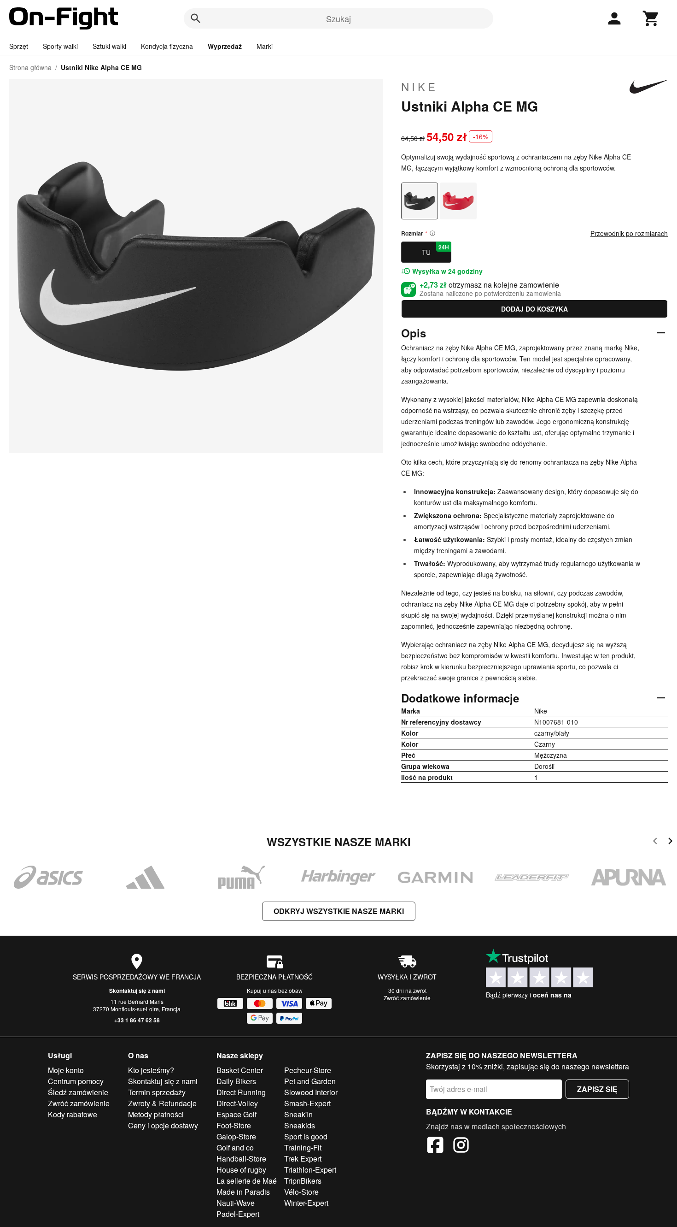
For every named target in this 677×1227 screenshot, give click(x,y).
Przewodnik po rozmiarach (629, 233)
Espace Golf (236, 1114)
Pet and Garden (310, 1081)
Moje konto (66, 1070)
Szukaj (338, 18)
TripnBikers (302, 1180)
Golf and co (235, 1147)
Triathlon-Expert (310, 1169)
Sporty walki (60, 46)
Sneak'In (298, 1114)
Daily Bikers (236, 1081)
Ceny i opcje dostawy (163, 1125)
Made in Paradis (243, 1191)
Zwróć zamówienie (407, 998)
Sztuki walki (109, 46)
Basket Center (239, 1070)
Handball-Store (241, 1158)
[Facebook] (435, 1146)
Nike (419, 86)
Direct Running (241, 1092)
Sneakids (299, 1125)
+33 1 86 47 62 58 (137, 1020)
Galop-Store (236, 1136)
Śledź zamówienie (78, 1092)
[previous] (655, 842)
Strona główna (30, 67)
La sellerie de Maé (246, 1180)
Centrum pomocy (76, 1081)
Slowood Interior (311, 1092)
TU (435, 250)
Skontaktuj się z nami (137, 990)
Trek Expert (302, 1158)
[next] (670, 842)
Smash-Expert (307, 1103)
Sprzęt (18, 46)
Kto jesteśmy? (151, 1070)
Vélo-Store (301, 1191)
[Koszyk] (651, 18)
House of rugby (241, 1169)
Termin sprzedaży (157, 1092)
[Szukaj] (195, 18)
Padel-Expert (237, 1214)
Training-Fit (302, 1147)
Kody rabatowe (72, 1114)
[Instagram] (461, 1146)
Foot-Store (233, 1125)
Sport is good (305, 1136)
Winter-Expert (306, 1203)
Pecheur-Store (307, 1070)
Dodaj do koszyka (534, 308)
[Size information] (432, 233)
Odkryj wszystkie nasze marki (339, 911)
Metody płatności (156, 1114)
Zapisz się (597, 1089)
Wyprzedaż (225, 46)
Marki (265, 46)
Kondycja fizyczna (167, 46)
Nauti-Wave (235, 1203)
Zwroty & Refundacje (162, 1103)
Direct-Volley (237, 1103)
